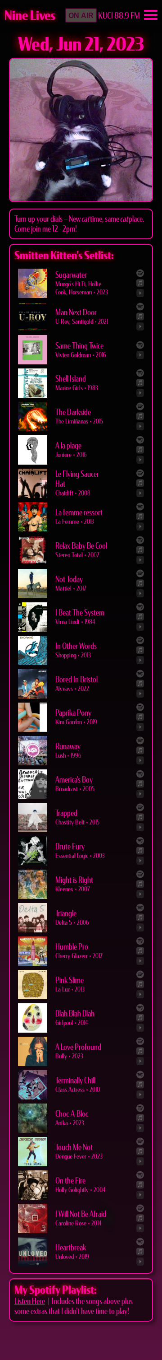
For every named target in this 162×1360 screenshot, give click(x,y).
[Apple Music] (140, 283)
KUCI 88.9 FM (119, 15)
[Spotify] (140, 273)
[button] (81, 15)
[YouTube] (140, 293)
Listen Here (29, 1301)
